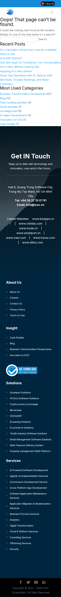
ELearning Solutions (20, 421)
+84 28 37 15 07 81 (33, 200)
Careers (14, 297)
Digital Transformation (21, 525)
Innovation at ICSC (11, 119)
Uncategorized (8, 111)
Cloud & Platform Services (24, 531)
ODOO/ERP (16, 415)
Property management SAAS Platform (30, 451)
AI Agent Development (13, 115)
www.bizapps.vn (43, 218)
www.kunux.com (44, 237)
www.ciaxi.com (16, 237)
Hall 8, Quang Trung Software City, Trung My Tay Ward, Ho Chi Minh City (30, 192)
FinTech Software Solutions (24, 398)
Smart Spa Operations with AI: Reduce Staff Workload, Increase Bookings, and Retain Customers (26, 80)
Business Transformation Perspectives (23, 93)
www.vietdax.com (30, 223)
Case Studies (7, 124)
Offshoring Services (20, 543)
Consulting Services (20, 537)
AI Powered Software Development (29, 470)
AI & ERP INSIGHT (11, 58)
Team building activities (13, 102)
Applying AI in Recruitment (16, 71)
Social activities (9, 106)
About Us (15, 291)
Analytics (15, 519)
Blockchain (16, 410)
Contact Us (16, 303)
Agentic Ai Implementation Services (29, 475)
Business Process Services (24, 513)
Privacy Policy (17, 309)
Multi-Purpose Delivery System (26, 445)
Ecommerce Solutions (21, 427)
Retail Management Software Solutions (30, 439)
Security (14, 549)
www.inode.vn (28, 228)
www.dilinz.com (32, 242)
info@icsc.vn (35, 204)
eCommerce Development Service (28, 481)
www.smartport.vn (28, 233)
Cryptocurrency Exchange (24, 404)
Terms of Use (17, 315)
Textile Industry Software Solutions (28, 433)
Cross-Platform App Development (28, 487)
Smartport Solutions (20, 392)
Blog (2, 98)
